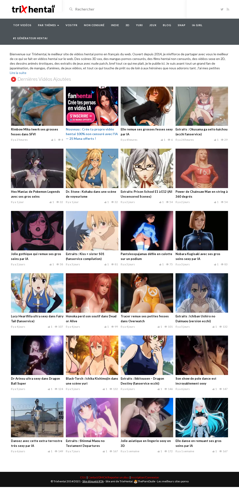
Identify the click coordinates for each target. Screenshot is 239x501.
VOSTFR (71, 25)
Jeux (152, 25)
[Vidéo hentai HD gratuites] (33, 9)
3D (128, 25)
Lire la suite (18, 73)
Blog (167, 25)
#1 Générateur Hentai (30, 38)
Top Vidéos (22, 25)
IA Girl (197, 25)
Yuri (139, 25)
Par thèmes (47, 25)
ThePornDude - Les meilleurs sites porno (163, 481)
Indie (115, 25)
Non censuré (94, 25)
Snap (182, 25)
